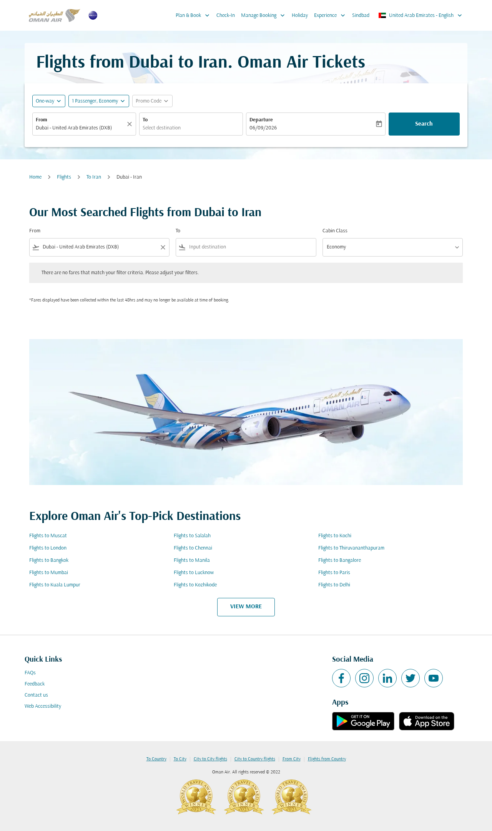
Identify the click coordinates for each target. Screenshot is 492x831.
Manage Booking (263, 15)
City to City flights (210, 759)
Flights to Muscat (48, 536)
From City (292, 759)
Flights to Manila (192, 560)
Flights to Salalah (192, 536)
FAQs (30, 673)
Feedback (35, 684)
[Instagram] (364, 678)
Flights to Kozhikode (195, 585)
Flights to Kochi (334, 536)
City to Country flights (254, 759)
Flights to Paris (334, 573)
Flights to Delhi (334, 585)
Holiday (300, 15)
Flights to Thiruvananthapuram (351, 548)
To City (180, 759)
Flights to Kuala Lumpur (54, 585)
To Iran (93, 177)
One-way (45, 101)
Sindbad (360, 15)
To (145, 120)
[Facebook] (341, 678)
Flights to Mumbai (48, 573)
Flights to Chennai (193, 548)
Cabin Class (334, 231)
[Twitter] (410, 678)
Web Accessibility (43, 706)
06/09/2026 (263, 128)
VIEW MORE (246, 607)
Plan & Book (193, 15)
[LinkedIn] (387, 678)
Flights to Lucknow (194, 573)
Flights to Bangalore (339, 560)
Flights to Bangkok (48, 560)
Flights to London (47, 548)
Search (424, 124)
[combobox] (80, 128)
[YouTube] (433, 678)
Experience (330, 15)
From (41, 120)
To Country (156, 759)
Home (35, 177)
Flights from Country (327, 759)
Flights (64, 177)
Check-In (225, 15)
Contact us (36, 695)
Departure (261, 120)
